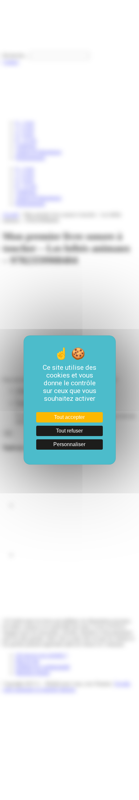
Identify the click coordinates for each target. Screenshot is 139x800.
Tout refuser (69, 430)
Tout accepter (69, 417)
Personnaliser (69, 444)
